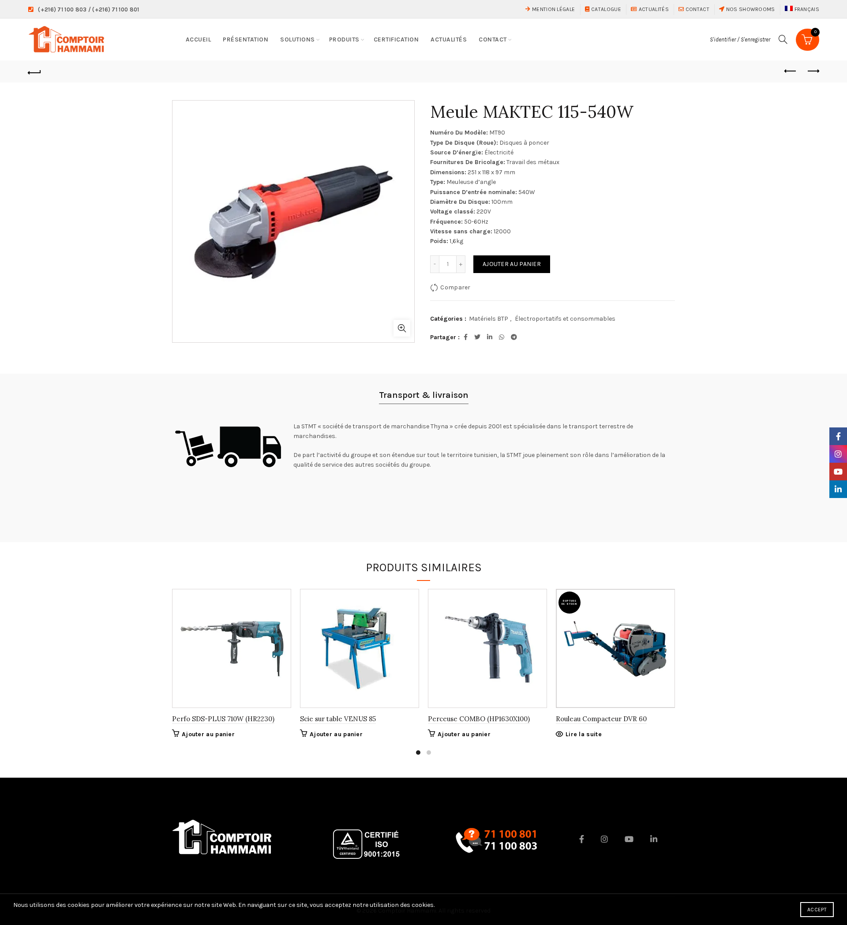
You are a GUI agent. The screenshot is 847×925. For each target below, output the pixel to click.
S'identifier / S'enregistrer (740, 39)
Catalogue (605, 9)
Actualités (653, 9)
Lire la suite (584, 734)
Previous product (791, 71)
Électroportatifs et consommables (565, 318)
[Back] (34, 71)
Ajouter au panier (512, 264)
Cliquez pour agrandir (402, 328)
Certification (396, 39)
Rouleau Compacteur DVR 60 (601, 719)
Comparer (455, 287)
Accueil (198, 39)
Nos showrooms (749, 9)
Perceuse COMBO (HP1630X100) (479, 719)
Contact (696, 9)
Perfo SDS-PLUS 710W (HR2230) (223, 719)
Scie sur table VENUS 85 (338, 719)
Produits (344, 39)
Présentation (245, 39)
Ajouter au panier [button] (208, 734)
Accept (817, 909)
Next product (813, 71)
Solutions (297, 39)
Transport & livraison (423, 395)
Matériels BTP (488, 318)
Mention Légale (553, 9)
